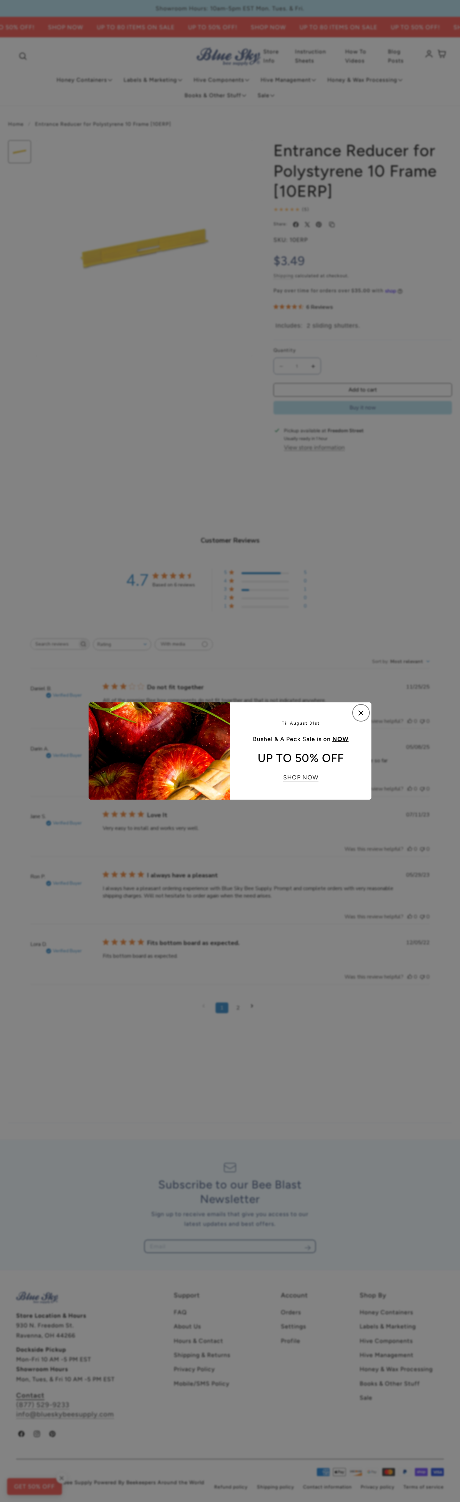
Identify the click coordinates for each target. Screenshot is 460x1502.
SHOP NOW (301, 777)
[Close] (361, 713)
